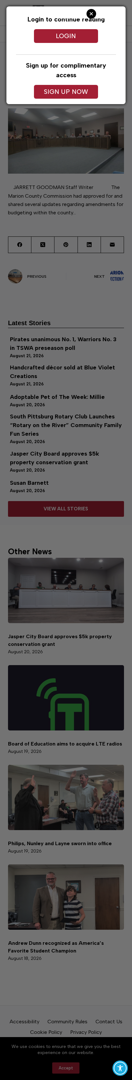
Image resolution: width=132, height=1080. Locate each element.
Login (66, 36)
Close (91, 14)
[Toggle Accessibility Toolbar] (120, 1068)
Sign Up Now (66, 91)
